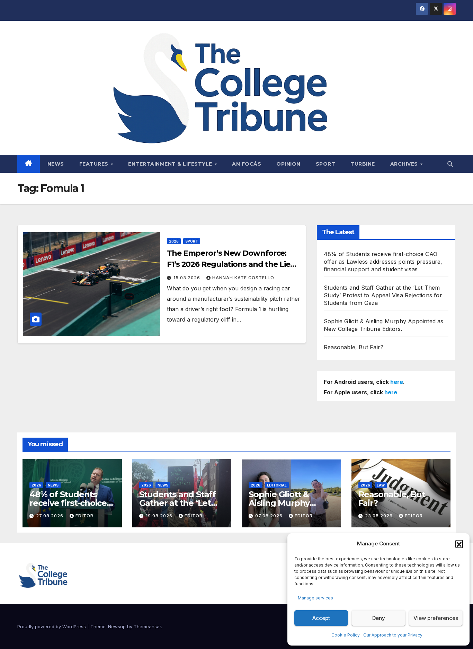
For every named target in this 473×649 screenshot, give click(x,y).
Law (381, 485)
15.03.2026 (187, 277)
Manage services (315, 597)
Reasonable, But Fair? (353, 347)
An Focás (246, 164)
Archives (405, 164)
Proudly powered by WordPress (52, 626)
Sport (326, 164)
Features (94, 164)
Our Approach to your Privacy (392, 635)
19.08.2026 (160, 515)
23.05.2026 (379, 515)
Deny (378, 618)
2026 (174, 241)
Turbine (362, 164)
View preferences (435, 618)
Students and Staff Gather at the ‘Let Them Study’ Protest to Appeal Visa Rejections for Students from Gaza (383, 295)
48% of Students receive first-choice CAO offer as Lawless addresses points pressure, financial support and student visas (383, 262)
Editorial (277, 485)
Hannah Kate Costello (243, 277)
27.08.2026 (50, 515)
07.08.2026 (269, 515)
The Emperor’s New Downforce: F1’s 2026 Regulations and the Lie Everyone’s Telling (228, 264)
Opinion (288, 164)
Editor (84, 515)
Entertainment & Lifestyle (171, 164)
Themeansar (147, 626)
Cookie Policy (345, 635)
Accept (321, 618)
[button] (459, 543)
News (55, 164)
